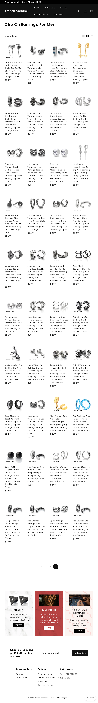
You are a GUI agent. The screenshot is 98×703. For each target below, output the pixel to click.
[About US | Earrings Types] (79, 600)
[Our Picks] (49, 600)
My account (21, 678)
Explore (18, 625)
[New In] (18, 600)
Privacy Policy (44, 681)
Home (37, 8)
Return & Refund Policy (48, 678)
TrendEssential (16, 11)
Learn (79, 630)
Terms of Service (45, 685)
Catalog (50, 8)
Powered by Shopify (58, 698)
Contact (58, 14)
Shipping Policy (45, 674)
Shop (49, 628)
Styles (63, 8)
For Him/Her (41, 14)
